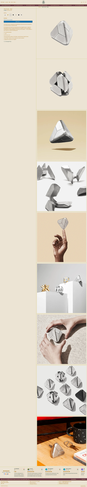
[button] (83, 2)
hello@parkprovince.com (66, 481)
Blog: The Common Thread (35, 481)
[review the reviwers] (23, 469)
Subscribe (83, 479)
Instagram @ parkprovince (63, 483)
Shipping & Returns (33, 483)
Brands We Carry (33, 482)
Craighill (5, 10)
